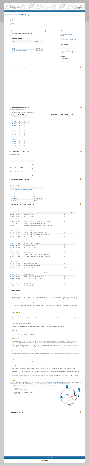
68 (64, 216)
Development (51, 457)
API (83, 3)
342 (66, 223)
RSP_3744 (12, 18)
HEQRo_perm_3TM (14, 200)
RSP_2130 (14, 139)
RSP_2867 (14, 123)
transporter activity (15, 46)
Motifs (11, 22)
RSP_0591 (14, 132)
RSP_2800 (14, 143)
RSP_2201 (14, 141)
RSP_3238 (14, 125)
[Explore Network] (28, 14)
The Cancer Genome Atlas (59, 382)
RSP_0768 (14, 119)
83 (66, 214)
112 (66, 261)
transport (13, 48)
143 (66, 269)
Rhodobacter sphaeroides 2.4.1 (16, 14)
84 (66, 252)
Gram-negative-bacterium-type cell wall (19, 50)
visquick (27, 382)
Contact (79, 3)
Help (28, 10)
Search (14, 10)
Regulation (12, 20)
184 (66, 263)
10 (67, 50)
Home (7, 10)
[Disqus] (45, 434)
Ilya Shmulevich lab (47, 382)
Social (11, 27)
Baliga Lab (35, 457)
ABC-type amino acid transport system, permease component (22, 43)
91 (64, 221)
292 (66, 274)
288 (65, 267)
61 (62, 50)
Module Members (13, 24)
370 (66, 254)
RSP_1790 (14, 136)
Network (11, 19)
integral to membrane (15, 52)
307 (65, 285)
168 (66, 241)
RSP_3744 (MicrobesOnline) (71, 39)
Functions (12, 23)
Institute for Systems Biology (43, 457)
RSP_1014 (14, 121)
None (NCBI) (62, 39)
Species (21, 10)
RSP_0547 (14, 130)
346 (62, 52)
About (76, 3)
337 (66, 225)
